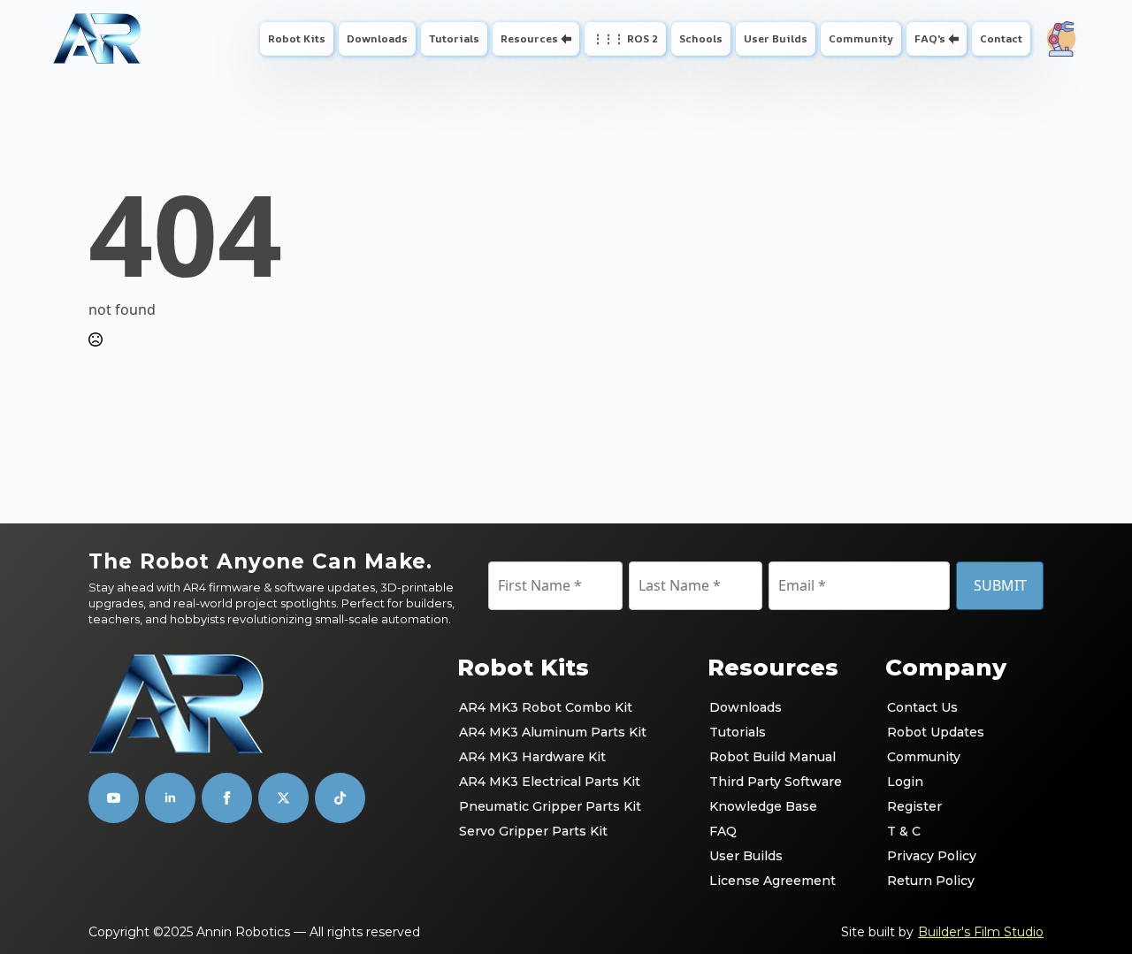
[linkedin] (170, 798)
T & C (904, 831)
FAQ (723, 831)
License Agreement (772, 881)
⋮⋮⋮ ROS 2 (625, 38)
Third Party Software (775, 782)
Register (914, 806)
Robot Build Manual (772, 757)
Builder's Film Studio (981, 932)
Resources (529, 38)
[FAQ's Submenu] (955, 39)
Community (861, 38)
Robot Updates (935, 732)
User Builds (775, 38)
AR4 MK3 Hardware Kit (532, 757)
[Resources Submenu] (568, 39)
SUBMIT (1000, 585)
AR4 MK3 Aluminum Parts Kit (552, 732)
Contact (1001, 38)
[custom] (283, 798)
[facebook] (227, 798)
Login (905, 782)
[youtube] (113, 798)
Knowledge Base (763, 806)
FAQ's (929, 38)
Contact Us (922, 707)
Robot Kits (296, 38)
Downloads (377, 38)
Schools (701, 38)
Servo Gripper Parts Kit (533, 831)
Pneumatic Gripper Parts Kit (550, 806)
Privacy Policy (931, 856)
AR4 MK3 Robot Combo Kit (545, 707)
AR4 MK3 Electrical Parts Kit (549, 782)
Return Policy (931, 881)
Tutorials (454, 38)
